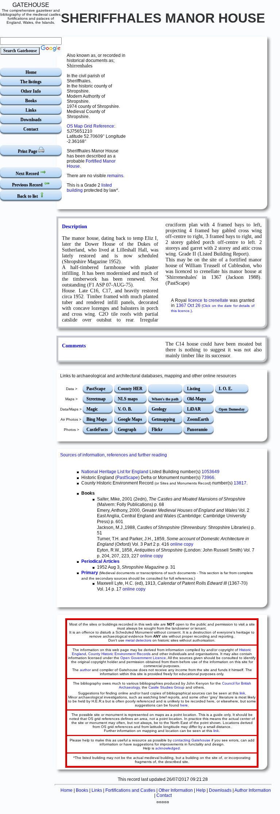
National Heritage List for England (114, 471)
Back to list (28, 196)
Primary (89, 572)
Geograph (127, 429)
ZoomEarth (198, 419)
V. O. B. (125, 409)
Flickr (157, 429)
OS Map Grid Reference (90, 126)
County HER (130, 388)
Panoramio (197, 429)
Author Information (252, 790)
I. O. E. (225, 388)
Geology (159, 409)
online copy (181, 544)
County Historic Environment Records (119, 654)
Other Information (176, 790)
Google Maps (130, 419)
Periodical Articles (100, 561)
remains (115, 175)
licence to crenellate (208, 300)
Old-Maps (196, 398)
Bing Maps (96, 419)
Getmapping (163, 419)
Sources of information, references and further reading (113, 454)
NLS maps (128, 398)
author (85, 670)
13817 (240, 483)
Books (31, 100)
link (242, 693)
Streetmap (96, 398)
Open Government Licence (143, 658)
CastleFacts (97, 429)
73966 (208, 477)
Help (201, 790)
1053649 (210, 471)
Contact (30, 129)
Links (31, 110)
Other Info (31, 91)
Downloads (31, 119)
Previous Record (28, 184)
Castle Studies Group (166, 687)
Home (31, 72)
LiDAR (194, 409)
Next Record (28, 173)
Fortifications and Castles (130, 790)
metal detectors (138, 640)
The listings (31, 81)
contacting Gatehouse (191, 740)
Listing (193, 388)
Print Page (28, 151)
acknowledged (167, 748)
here (184, 705)
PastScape (95, 388)
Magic (92, 409)
